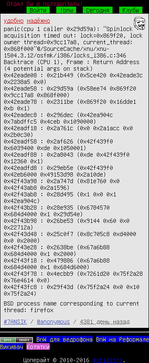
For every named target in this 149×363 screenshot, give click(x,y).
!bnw (66, 10)
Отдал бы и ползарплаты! (45, 3)
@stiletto (108, 359)
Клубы (131, 10)
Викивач (11, 346)
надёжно (38, 20)
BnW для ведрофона (64, 339)
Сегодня (97, 10)
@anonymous (53, 321)
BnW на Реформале (122, 339)
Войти (38, 10)
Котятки (38, 346)
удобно (14, 20)
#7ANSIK (15, 321)
